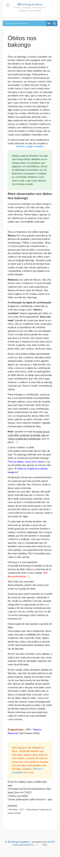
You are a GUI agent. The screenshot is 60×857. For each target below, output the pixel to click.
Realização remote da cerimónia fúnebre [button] (30, 477)
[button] (30, 302)
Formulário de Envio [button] (19, 788)
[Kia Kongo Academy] (30, 4)
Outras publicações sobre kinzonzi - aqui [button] (30, 799)
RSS (45, 845)
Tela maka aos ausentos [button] (21, 581)
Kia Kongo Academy (18, 842)
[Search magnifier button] (54, 23)
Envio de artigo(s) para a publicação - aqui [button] (28, 783)
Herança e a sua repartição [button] (22, 562)
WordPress (29, 845)
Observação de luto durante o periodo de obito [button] (30, 625)
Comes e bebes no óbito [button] (21, 447)
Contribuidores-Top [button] (40, 788)
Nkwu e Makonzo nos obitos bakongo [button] (28, 231)
